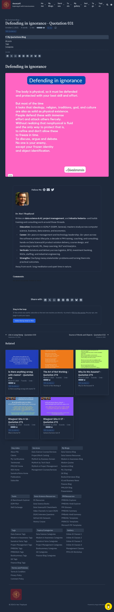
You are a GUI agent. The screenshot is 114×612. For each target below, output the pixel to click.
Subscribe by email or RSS (24, 321)
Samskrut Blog (67, 466)
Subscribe (15, 480)
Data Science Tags (18, 534)
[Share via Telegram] (19, 56)
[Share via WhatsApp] (15, 56)
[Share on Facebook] (27, 56)
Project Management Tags (21, 545)
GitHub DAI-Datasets (41, 518)
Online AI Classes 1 (74, 534)
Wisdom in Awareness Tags (22, 538)
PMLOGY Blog (66, 487)
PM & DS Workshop (74, 552)
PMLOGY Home (17, 466)
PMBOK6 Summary (69, 511)
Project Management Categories (49, 545)
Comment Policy (17, 579)
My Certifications (17, 459)
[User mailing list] (48, 190)
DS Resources (38, 500)
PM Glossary (66, 507)
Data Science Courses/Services (44, 452)
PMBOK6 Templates (69, 518)
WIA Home (15, 470)
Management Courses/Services (44, 470)
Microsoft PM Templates (71, 525)
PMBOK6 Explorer (68, 500)
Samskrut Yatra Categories (47, 541)
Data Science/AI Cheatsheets (45, 507)
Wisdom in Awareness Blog (72, 459)
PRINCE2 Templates (69, 521)
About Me (15, 452)
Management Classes (75, 548)
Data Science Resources (70, 455)
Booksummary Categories (46, 548)
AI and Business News (70, 480)
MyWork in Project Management (45, 466)
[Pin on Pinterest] (23, 56)
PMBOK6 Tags (16, 548)
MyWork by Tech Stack (41, 462)
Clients (13, 455)
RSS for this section (79, 313)
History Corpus (39, 521)
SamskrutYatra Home (19, 473)
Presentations (66, 491)
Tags (7, 44)
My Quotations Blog (12, 20)
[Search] (107, 5)
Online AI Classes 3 (74, 541)
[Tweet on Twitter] (11, 56)
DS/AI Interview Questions (43, 514)
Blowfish (102, 604)
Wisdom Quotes (67, 462)
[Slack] (44, 190)
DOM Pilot (15, 504)
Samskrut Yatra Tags (19, 541)
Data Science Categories (46, 534)
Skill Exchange (16, 507)
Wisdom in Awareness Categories (49, 538)
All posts (8, 41)
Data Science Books (41, 504)
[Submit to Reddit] (39, 56)
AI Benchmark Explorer (20, 500)
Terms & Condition (18, 572)
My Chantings (66, 470)
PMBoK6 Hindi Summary (71, 514)
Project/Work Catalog (40, 455)
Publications (16, 477)
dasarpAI (23, 4)
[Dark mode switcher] (111, 5)
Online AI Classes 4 (74, 545)
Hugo (96, 604)
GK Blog (64, 473)
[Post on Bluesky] (35, 56)
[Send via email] (31, 56)
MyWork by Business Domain (43, 459)
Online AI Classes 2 (74, 538)
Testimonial (15, 462)
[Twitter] (52, 190)
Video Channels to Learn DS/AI (45, 511)
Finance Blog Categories (46, 555)
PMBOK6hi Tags (17, 552)
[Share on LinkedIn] (7, 56)
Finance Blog (66, 484)
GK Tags (14, 559)
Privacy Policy (16, 575)
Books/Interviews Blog (70, 477)
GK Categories (42, 552)
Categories (9, 47)
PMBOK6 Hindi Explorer (71, 504)
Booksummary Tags (19, 555)
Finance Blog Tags (18, 563)
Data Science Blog (68, 452)
